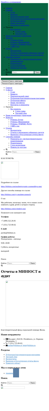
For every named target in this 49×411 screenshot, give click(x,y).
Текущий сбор (21, 34)
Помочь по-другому (18, 68)
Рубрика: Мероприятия (19, 42)
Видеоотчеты (15, 51)
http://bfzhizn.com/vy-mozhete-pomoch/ (16, 194)
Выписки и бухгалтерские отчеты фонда (26, 55)
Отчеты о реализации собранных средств (27, 53)
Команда (13, 14)
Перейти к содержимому (11, 2)
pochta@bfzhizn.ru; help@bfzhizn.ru (22, 345)
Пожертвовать (16, 63)
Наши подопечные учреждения (18, 36)
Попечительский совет (19, 17)
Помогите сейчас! (13, 363)
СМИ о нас (15, 46)
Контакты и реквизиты (19, 25)
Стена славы (20, 32)
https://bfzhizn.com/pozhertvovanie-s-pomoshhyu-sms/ (21, 186)
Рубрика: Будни (16, 40)
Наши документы (17, 23)
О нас (12, 12)
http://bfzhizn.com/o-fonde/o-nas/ (13, 209)
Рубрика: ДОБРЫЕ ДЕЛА (21, 44)
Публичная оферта (18, 21)
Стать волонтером (17, 66)
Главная (9, 8)
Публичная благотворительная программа (27, 19)
